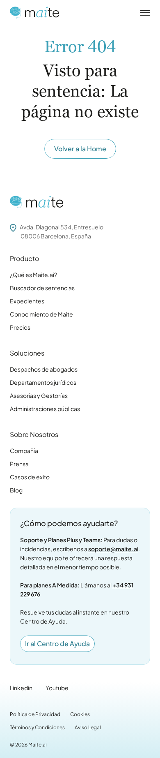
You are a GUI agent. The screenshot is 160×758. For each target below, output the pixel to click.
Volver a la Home (80, 148)
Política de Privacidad (35, 714)
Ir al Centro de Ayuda (57, 643)
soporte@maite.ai (113, 548)
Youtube (57, 687)
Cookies (80, 714)
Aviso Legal (88, 727)
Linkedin (21, 687)
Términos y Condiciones (37, 727)
